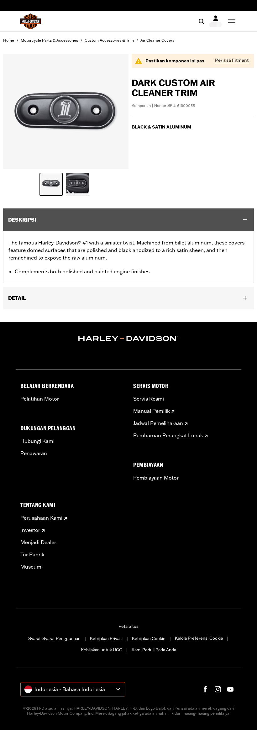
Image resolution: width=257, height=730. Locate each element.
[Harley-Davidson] (128, 338)
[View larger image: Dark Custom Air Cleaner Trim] (65, 110)
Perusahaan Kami (41, 518)
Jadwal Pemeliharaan (158, 423)
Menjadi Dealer (38, 542)
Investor (30, 530)
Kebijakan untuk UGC (101, 649)
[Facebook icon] (205, 689)
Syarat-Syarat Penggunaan (54, 638)
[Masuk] (215, 21)
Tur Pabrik (32, 554)
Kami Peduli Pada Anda (154, 649)
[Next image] (116, 111)
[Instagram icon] (218, 689)
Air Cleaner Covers (157, 40)
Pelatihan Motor (39, 399)
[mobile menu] (230, 21)
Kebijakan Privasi (106, 638)
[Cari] (201, 21)
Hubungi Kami (37, 441)
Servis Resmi (148, 399)
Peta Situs (128, 626)
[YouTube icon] (230, 689)
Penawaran (33, 453)
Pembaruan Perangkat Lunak (168, 435)
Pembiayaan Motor (156, 478)
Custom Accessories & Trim (109, 40)
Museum (30, 567)
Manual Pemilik (151, 411)
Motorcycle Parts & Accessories (49, 40)
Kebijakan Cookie (148, 638)
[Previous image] (15, 111)
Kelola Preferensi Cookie (199, 638)
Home (8, 40)
